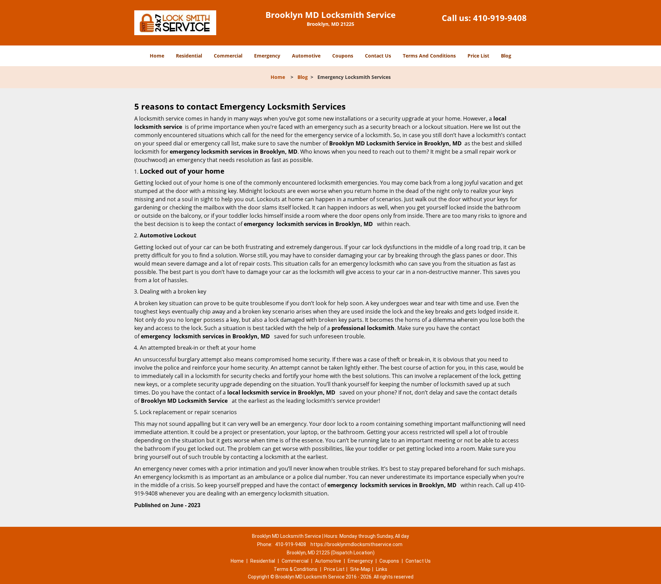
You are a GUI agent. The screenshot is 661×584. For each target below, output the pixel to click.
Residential (189, 55)
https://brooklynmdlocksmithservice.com (356, 544)
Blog (506, 55)
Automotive (306, 55)
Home (157, 55)
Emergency (267, 55)
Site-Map (360, 569)
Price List (478, 55)
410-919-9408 (500, 17)
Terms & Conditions (295, 569)
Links (381, 569)
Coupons (342, 55)
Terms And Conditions (429, 55)
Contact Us (378, 55)
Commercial (228, 55)
